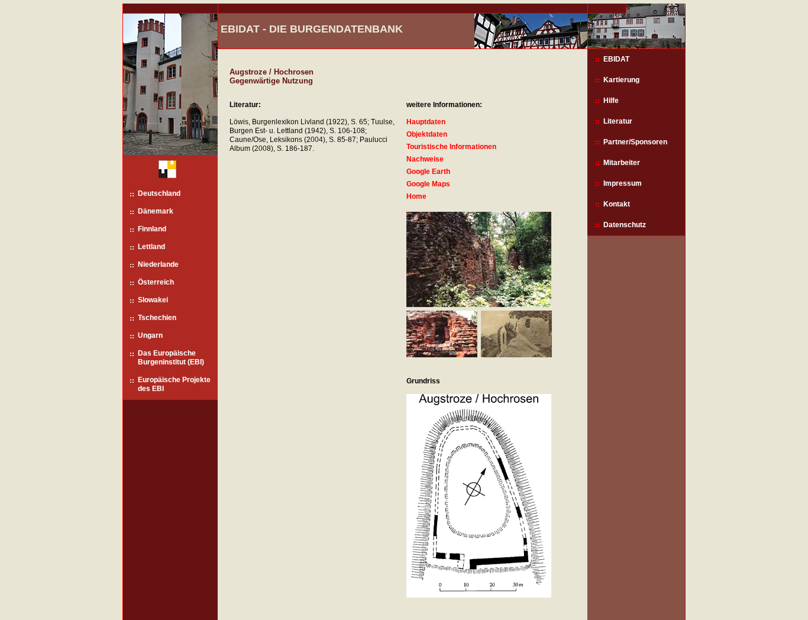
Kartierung (621, 80)
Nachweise (425, 159)
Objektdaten (426, 134)
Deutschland (159, 193)
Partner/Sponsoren (635, 142)
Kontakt (616, 204)
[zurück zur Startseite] (163, 171)
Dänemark (155, 211)
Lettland (151, 247)
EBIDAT (616, 59)
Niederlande (158, 264)
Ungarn (150, 335)
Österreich (156, 282)
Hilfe (611, 100)
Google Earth (428, 171)
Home (416, 196)
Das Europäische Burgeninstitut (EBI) (171, 357)
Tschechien (157, 318)
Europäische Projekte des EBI (174, 384)
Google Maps (428, 184)
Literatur (617, 121)
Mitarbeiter (621, 163)
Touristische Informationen (451, 147)
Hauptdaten (425, 122)
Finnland (152, 229)
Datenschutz (624, 225)
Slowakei (153, 300)
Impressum (622, 183)
